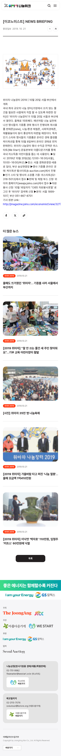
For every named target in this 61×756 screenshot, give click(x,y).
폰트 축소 (49, 29)
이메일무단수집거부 (11, 737)
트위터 (15, 215)
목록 (30, 558)
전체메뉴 (55, 5)
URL (24, 215)
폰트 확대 (55, 29)
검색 (49, 5)
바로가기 (9, 747)
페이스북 (6, 215)
